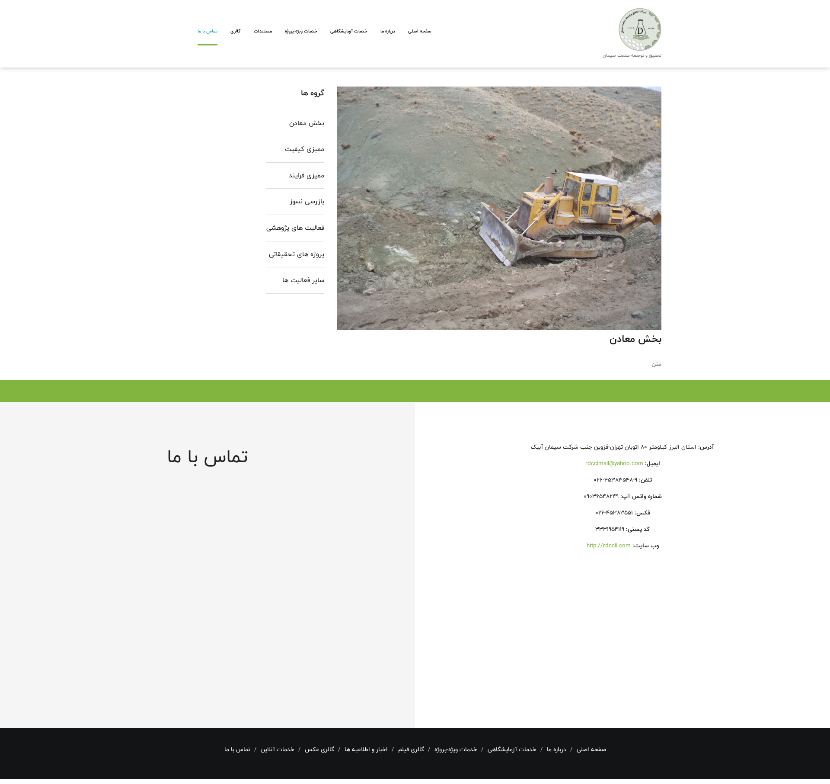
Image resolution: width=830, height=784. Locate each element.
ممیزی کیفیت (304, 149)
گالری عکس (319, 749)
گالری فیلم (411, 749)
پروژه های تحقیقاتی (296, 254)
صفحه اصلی (419, 31)
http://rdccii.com (609, 545)
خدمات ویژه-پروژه (301, 31)
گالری (235, 31)
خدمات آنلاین (277, 749)
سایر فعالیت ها (303, 280)
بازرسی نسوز (307, 201)
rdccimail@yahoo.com (614, 463)
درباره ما (387, 31)
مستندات (263, 31)
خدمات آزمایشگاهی (348, 31)
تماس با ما (207, 31)
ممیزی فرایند (306, 175)
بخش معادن (306, 123)
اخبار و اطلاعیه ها (366, 749)
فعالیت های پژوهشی (295, 228)
